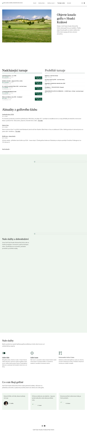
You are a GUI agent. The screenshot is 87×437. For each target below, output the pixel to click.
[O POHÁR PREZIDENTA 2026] (22, 93)
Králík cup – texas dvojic (8, 136)
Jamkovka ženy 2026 (8, 114)
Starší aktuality (6, 149)
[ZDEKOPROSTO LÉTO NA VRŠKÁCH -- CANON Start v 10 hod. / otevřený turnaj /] (65, 92)
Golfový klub (5, 357)
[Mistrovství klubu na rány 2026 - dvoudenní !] (22, 98)
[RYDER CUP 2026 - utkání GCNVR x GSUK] (22, 82)
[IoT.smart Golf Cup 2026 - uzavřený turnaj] (65, 80)
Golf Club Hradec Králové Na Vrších (43, 430)
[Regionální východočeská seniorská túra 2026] (65, 84)
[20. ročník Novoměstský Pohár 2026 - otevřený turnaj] (22, 87)
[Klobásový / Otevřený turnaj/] (65, 76)
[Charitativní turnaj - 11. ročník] (22, 77)
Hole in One (5, 125)
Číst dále (40, 120)
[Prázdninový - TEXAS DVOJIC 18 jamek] (65, 88)
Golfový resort (34, 357)
